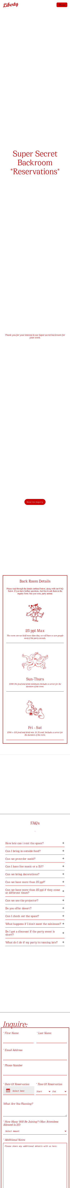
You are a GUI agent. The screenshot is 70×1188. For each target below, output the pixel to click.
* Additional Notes (14, 1139)
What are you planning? (18, 1103)
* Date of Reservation (16, 1083)
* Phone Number (12, 1065)
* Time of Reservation (49, 1083)
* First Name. (11, 1032)
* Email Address (12, 1049)
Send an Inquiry (35, 502)
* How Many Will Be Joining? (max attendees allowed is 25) (30, 1123)
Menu (62, 4)
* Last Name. (44, 1032)
